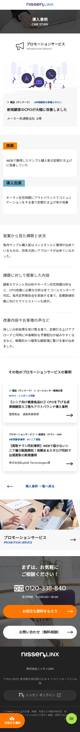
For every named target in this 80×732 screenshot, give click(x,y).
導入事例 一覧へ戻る (40, 486)
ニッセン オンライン (43, 695)
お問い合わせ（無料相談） (40, 632)
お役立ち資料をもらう (40, 611)
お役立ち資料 (12, 720)
